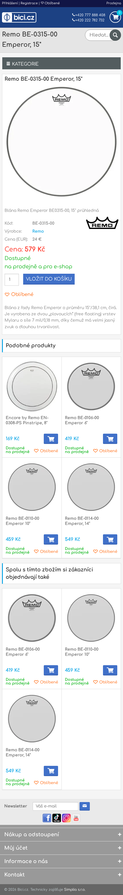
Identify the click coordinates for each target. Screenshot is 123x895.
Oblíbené (52, 3)
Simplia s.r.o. (75, 890)
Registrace (29, 3)
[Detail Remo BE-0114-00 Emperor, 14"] (91, 487)
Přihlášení (10, 3)
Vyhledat (115, 35)
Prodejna (113, 3)
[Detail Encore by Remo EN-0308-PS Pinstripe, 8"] (32, 386)
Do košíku (51, 439)
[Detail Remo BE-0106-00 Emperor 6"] (91, 386)
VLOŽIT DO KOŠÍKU (49, 279)
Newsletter (15, 806)
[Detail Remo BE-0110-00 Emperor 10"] (32, 487)
